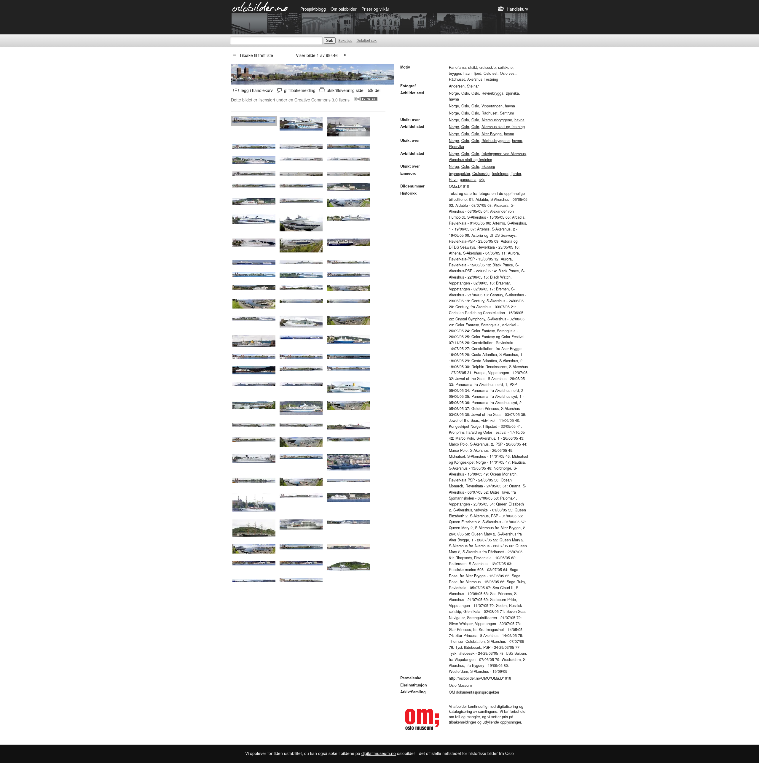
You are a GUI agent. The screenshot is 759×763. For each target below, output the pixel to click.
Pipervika (456, 146)
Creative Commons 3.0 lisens (322, 100)
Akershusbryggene (496, 120)
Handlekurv (517, 9)
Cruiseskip (480, 173)
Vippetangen (492, 106)
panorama (468, 179)
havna (454, 99)
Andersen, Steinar (464, 86)
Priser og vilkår (375, 9)
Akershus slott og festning (503, 126)
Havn (453, 179)
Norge (454, 93)
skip (482, 179)
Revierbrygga (492, 93)
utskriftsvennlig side (345, 90)
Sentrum (507, 113)
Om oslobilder (344, 9)
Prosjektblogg (313, 9)
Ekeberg (488, 166)
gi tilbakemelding (299, 90)
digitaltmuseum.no (378, 753)
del (377, 90)
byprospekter (459, 173)
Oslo (465, 93)
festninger (500, 173)
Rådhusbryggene (495, 140)
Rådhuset (489, 113)
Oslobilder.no (260, 6)
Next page (345, 55)
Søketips (345, 40)
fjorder (516, 173)
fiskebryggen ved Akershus (503, 153)
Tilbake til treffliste (256, 55)
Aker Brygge (491, 133)
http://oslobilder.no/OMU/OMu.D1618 (480, 678)
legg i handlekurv (257, 90)
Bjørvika (512, 93)
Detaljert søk (366, 40)
